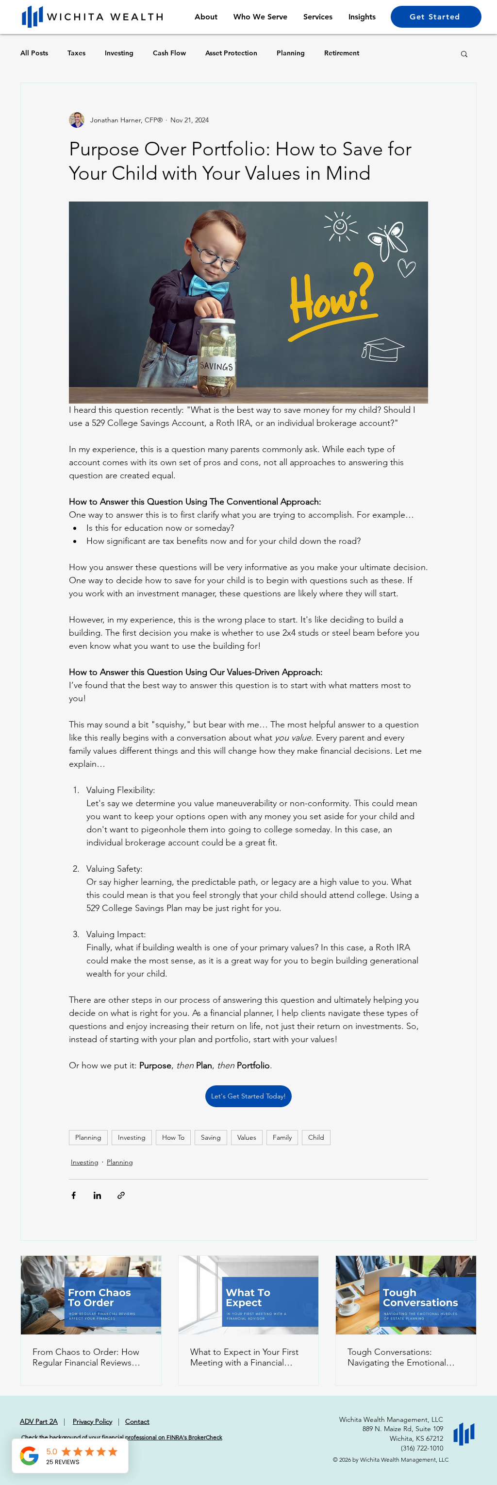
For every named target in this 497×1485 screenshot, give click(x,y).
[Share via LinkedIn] (97, 1195)
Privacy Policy (92, 1421)
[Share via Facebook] (73, 1195)
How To (173, 1137)
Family (282, 1137)
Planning (291, 53)
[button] (464, 53)
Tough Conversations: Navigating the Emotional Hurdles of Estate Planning (399, 1357)
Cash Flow (169, 53)
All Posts (34, 53)
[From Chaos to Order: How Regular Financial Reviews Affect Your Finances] (91, 1295)
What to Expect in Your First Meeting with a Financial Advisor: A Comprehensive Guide (244, 1357)
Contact (137, 1421)
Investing (119, 53)
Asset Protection (231, 53)
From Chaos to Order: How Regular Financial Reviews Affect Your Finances (86, 1357)
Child (316, 1137)
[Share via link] (121, 1195)
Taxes (76, 53)
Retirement (341, 53)
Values (246, 1137)
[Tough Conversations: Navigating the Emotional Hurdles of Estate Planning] (406, 1295)
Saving (211, 1137)
